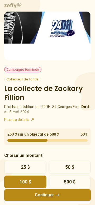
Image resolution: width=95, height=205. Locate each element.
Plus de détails (16, 119)
